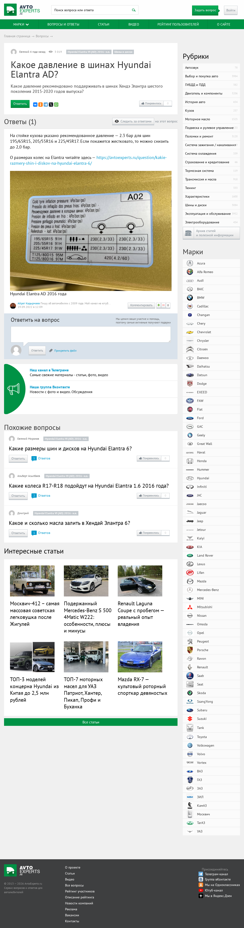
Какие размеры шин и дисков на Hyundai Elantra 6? (70, 448)
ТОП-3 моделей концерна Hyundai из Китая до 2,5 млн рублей (34, 689)
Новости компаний (79, 903)
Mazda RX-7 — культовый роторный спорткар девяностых (142, 686)
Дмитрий (23, 513)
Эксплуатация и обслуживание (211, 213)
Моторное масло (211, 119)
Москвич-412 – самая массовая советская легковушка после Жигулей (34, 613)
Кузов (211, 110)
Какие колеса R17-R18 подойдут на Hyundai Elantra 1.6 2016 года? (89, 485)
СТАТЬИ (103, 24)
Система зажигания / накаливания (211, 145)
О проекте (72, 867)
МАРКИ (18, 24)
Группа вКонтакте (218, 879)
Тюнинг (211, 188)
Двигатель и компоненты (211, 93)
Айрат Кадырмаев (29, 303)
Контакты (72, 921)
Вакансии (72, 915)
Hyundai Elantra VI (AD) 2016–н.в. (89, 51)
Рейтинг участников (80, 891)
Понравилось (157, 103)
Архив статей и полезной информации (215, 233)
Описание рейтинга (79, 897)
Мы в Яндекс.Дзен (218, 896)
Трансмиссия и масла (211, 179)
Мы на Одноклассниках (222, 885)
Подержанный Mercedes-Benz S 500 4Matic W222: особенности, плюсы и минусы (88, 617)
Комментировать (141, 305)
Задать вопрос (205, 10)
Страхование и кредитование (211, 162)
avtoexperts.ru (22, 10)
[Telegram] (46, 104)
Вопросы (42, 36)
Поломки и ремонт (211, 136)
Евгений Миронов (28, 438)
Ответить (20, 103)
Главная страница (17, 36)
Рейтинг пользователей (178, 24)
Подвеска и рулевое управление (211, 128)
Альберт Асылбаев (28, 476)
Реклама (71, 909)
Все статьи (90, 722)
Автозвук (211, 67)
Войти (230, 10)
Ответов (41, 458)
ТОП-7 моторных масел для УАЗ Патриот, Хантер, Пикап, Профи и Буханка (83, 693)
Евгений (24, 51)
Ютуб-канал (214, 890)
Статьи (70, 873)
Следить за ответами (136, 121)
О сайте (223, 24)
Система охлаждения (211, 153)
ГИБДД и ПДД (211, 85)
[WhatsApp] (56, 104)
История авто (211, 102)
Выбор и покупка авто (211, 76)
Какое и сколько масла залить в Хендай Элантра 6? (69, 522)
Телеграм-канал (216, 874)
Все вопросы (74, 885)
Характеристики (211, 196)
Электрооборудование (211, 222)
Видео (133, 24)
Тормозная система (211, 171)
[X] (51, 104)
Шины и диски (123, 51)
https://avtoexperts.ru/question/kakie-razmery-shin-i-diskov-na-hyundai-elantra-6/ (88, 160)
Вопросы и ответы (63, 24)
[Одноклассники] (40, 104)
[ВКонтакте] (35, 104)
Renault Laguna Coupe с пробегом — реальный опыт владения (141, 613)
